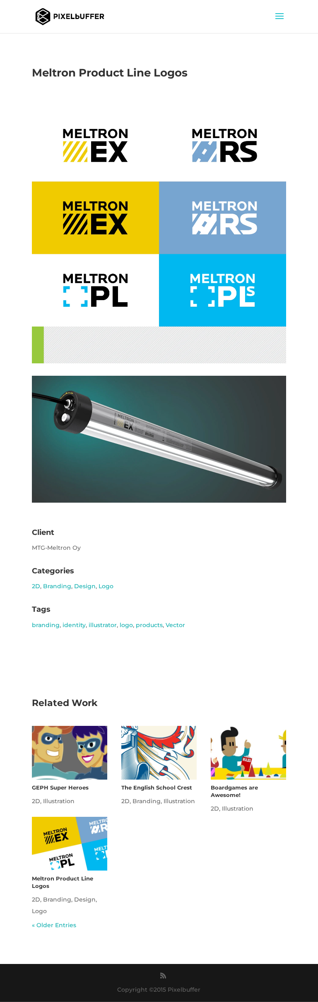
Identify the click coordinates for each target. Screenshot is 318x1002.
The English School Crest (156, 787)
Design (85, 586)
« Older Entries (54, 925)
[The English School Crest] (159, 752)
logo (126, 625)
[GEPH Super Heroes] (69, 752)
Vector (175, 625)
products (149, 625)
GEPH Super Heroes (60, 787)
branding (46, 625)
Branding (57, 586)
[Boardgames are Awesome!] (248, 752)
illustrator (103, 625)
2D (36, 586)
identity (74, 625)
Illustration (59, 801)
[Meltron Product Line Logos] (69, 843)
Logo (106, 586)
